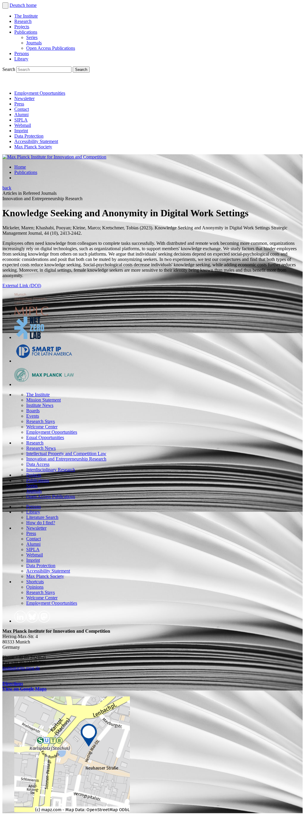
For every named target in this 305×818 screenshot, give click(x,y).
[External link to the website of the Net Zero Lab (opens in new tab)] (29, 337)
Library (21, 58)
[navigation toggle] (5, 5)
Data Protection (28, 136)
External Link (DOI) (21, 285)
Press (19, 103)
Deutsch (18, 5)
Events (32, 416)
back (6, 187)
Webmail (22, 125)
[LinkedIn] (8, 82)
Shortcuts (35, 581)
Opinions (34, 587)
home (31, 5)
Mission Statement (43, 399)
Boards (33, 410)
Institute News (39, 405)
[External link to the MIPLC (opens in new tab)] (31, 313)
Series (32, 37)
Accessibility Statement (36, 141)
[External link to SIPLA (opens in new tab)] (44, 360)
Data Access (37, 464)
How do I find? (40, 522)
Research (23, 21)
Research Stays (40, 421)
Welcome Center (41, 426)
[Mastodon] (35, 82)
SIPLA (21, 119)
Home (20, 166)
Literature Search (42, 517)
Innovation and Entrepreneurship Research (66, 458)
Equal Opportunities (45, 437)
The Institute (26, 15)
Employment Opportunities (39, 93)
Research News (41, 448)
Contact (21, 109)
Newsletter (24, 98)
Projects (21, 26)
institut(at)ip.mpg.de (21, 668)
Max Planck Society (33, 146)
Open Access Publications (50, 48)
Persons (21, 53)
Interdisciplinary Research (50, 469)
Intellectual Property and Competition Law (66, 453)
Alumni (21, 114)
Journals (34, 42)
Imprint (21, 130)
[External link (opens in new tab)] (72, 810)
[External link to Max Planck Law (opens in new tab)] (44, 384)
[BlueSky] (21, 82)
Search (9, 69)
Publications (25, 32)
